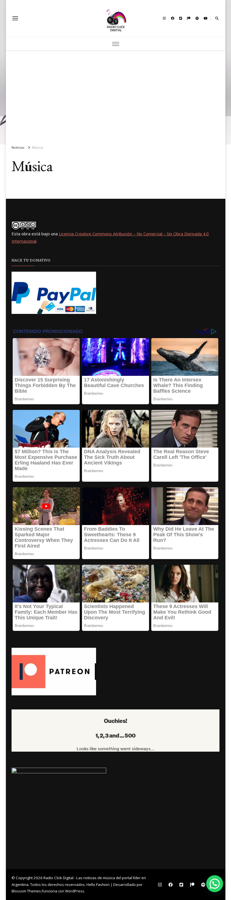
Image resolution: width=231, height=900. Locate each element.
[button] (214, 883)
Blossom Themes (26, 891)
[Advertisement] (115, 95)
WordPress (74, 891)
